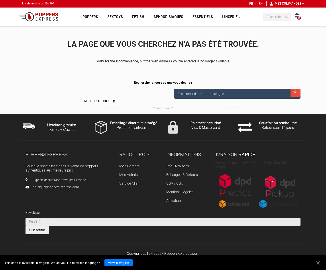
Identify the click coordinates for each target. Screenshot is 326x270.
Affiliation (173, 201)
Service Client (129, 183)
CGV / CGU (174, 183)
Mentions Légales (180, 192)
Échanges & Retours (182, 175)
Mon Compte (129, 166)
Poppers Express (46, 154)
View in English (118, 262)
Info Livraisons (177, 166)
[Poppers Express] (40, 17)
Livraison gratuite (61, 125)
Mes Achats (128, 175)
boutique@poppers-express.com (56, 187)
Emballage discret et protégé (133, 123)
